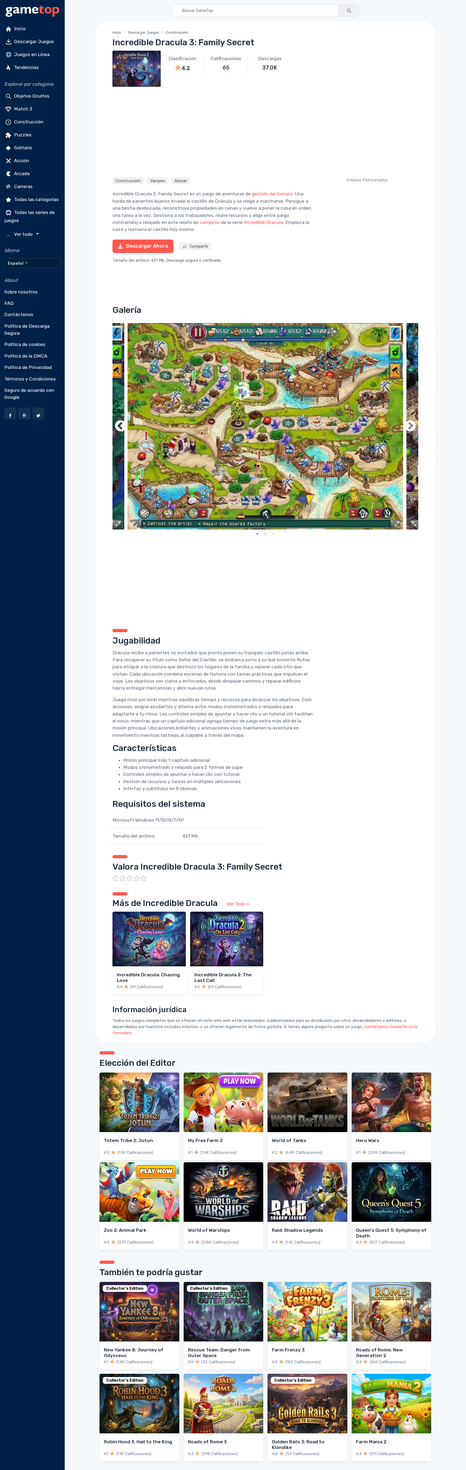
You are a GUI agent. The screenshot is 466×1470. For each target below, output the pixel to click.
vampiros (210, 222)
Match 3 (22, 109)
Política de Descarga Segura (27, 329)
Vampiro (157, 180)
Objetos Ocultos (31, 96)
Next (410, 426)
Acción (21, 160)
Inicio (19, 28)
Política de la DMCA (25, 356)
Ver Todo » (238, 904)
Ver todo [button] (20, 234)
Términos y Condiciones (30, 379)
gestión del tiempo (272, 193)
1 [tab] (257, 534)
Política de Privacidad (28, 367)
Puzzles (22, 134)
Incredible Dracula (263, 222)
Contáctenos (18, 314)
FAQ (8, 303)
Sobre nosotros (20, 292)
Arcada (21, 173)
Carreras (23, 186)
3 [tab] (273, 534)
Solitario (22, 147)
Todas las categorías (36, 199)
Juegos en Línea (31, 54)
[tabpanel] (265, 426)
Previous (120, 426)
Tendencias (26, 67)
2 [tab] (265, 534)
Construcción (28, 121)
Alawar (180, 180)
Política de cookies (24, 344)
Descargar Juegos (33, 41)
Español (16, 263)
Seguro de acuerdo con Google (29, 394)
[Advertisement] (265, 131)
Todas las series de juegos (29, 216)
